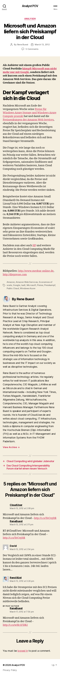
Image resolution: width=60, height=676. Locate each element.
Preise (40, 285)
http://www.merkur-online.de (36, 271)
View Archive (11, 447)
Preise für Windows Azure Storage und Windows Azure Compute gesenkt (29, 113)
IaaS (23, 285)
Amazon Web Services (27, 282)
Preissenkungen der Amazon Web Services (28, 119)
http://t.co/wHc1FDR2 (15, 625)
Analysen (30, 18)
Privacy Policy (10, 670)
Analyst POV (30, 6)
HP (34, 245)
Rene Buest (22, 44)
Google (16, 285)
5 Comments (32, 49)
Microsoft (31, 285)
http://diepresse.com (15, 274)
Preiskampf (49, 285)
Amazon (11, 282)
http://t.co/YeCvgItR (45, 518)
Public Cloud (13, 288)
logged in (23, 650)
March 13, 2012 (42, 44)
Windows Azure (27, 288)
